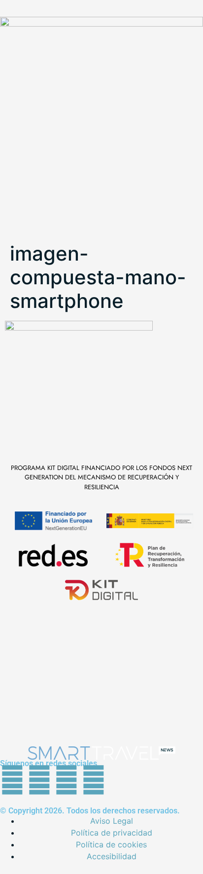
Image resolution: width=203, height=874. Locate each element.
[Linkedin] (66, 780)
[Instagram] (93, 780)
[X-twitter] (39, 780)
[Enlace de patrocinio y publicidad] (101, 43)
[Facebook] (12, 780)
